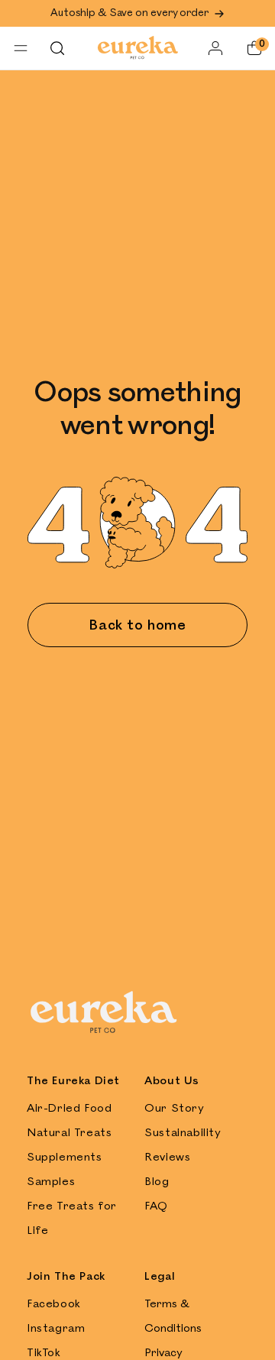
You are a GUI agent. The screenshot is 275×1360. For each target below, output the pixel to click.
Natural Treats (69, 1132)
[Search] (57, 48)
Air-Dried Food (69, 1108)
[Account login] (215, 48)
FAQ (156, 1206)
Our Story (174, 1108)
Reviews (167, 1157)
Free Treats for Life (72, 1218)
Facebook (54, 1303)
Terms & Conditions (173, 1316)
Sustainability (182, 1132)
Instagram (56, 1328)
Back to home (137, 625)
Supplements (64, 1157)
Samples (51, 1181)
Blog (156, 1181)
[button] (20, 48)
